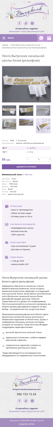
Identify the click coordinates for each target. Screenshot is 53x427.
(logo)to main (26, 12)
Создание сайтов (26, 424)
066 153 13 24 (26, 394)
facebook (19, 23)
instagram (32, 23)
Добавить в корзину (26, 167)
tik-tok (25, 23)
